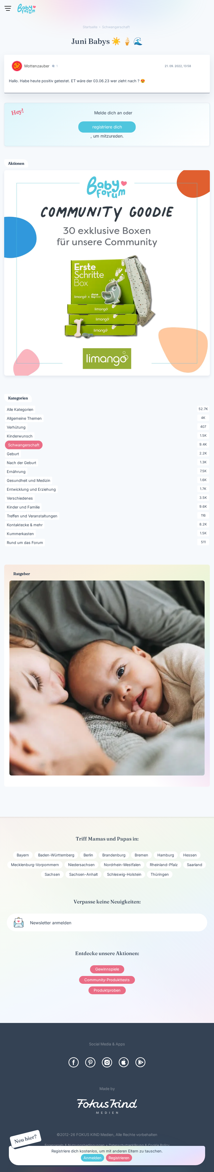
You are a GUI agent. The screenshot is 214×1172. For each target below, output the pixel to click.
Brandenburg (114, 855)
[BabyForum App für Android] (140, 1062)
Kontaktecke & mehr (25, 524)
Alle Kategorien (21, 409)
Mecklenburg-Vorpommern (35, 864)
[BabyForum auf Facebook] (73, 1062)
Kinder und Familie (24, 507)
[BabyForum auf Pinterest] (90, 1062)
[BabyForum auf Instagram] (107, 1062)
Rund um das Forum (26, 542)
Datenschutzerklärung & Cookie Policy (139, 1145)
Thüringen (160, 874)
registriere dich (107, 126)
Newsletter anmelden (50, 922)
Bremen (141, 855)
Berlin (88, 855)
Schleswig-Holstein (124, 874)
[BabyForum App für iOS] (123, 1062)
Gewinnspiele (107, 969)
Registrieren (119, 1158)
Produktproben (107, 990)
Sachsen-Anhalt (83, 874)
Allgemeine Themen (25, 418)
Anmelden (93, 1158)
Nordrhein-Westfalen (122, 864)
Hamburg (165, 855)
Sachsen (52, 874)
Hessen (190, 855)
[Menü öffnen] (8, 8)
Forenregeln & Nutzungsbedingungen (75, 1145)
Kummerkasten (21, 533)
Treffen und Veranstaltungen (33, 515)
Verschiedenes (21, 498)
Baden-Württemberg (56, 855)
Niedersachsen (81, 864)
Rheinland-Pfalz (164, 864)
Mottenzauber (36, 66)
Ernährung (17, 471)
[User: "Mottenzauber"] (17, 66)
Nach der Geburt (22, 462)
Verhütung (17, 427)
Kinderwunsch (20, 436)
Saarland (194, 864)
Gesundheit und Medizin (29, 480)
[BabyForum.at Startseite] (26, 9)
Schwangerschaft (25, 444)
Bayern (23, 855)
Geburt (14, 453)
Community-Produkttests (107, 980)
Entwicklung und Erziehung (32, 489)
